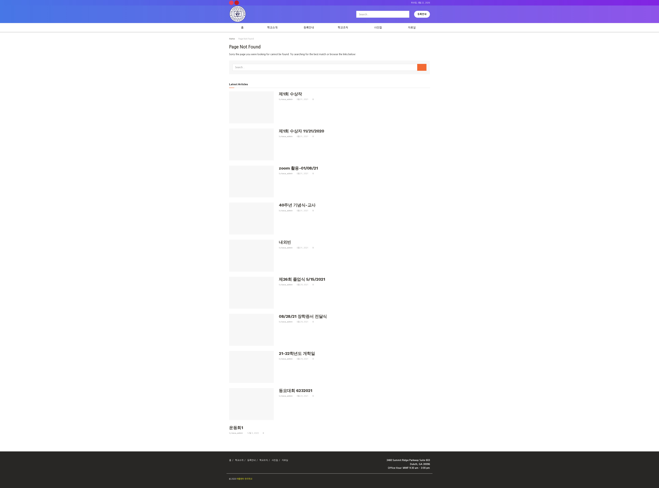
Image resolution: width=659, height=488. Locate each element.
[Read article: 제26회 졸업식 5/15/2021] (251, 293)
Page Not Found (246, 39)
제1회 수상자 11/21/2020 (301, 131)
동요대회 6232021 (295, 390)
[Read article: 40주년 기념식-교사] (251, 218)
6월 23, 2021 (302, 396)
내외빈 (285, 242)
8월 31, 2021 (302, 99)
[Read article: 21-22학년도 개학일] (251, 367)
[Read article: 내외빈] (251, 256)
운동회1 (236, 427)
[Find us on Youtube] (236, 2)
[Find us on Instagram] (231, 2)
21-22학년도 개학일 (297, 353)
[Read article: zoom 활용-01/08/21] (251, 182)
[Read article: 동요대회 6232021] (251, 404)
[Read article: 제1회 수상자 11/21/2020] (251, 144)
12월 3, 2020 (252, 433)
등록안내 (422, 14)
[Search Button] (406, 14)
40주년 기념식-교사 (297, 205)
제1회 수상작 (290, 94)
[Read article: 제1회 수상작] (251, 107)
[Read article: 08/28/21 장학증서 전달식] (251, 330)
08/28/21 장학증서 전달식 (303, 316)
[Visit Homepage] (237, 14)
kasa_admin (287, 99)
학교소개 (272, 27)
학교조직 (343, 27)
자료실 (412, 27)
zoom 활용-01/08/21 (298, 168)
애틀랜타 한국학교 (244, 479)
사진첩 (378, 27)
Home (232, 39)
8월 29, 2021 (302, 285)
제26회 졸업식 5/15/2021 (302, 279)
